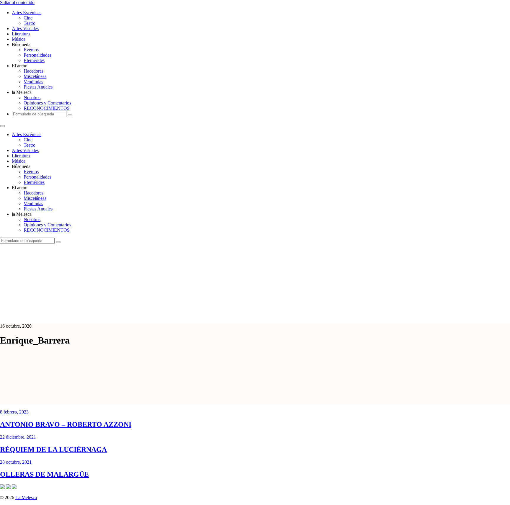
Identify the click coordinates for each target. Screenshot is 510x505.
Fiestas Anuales (38, 86)
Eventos (31, 49)
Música (18, 39)
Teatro (29, 23)
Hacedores (33, 70)
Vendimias (33, 81)
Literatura (21, 33)
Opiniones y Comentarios (47, 102)
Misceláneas (35, 76)
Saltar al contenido (17, 2)
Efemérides (34, 60)
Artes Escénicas (26, 12)
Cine (28, 17)
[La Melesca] (117, 315)
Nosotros (32, 97)
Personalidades (37, 55)
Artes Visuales (25, 28)
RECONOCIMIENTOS (47, 108)
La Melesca (26, 497)
